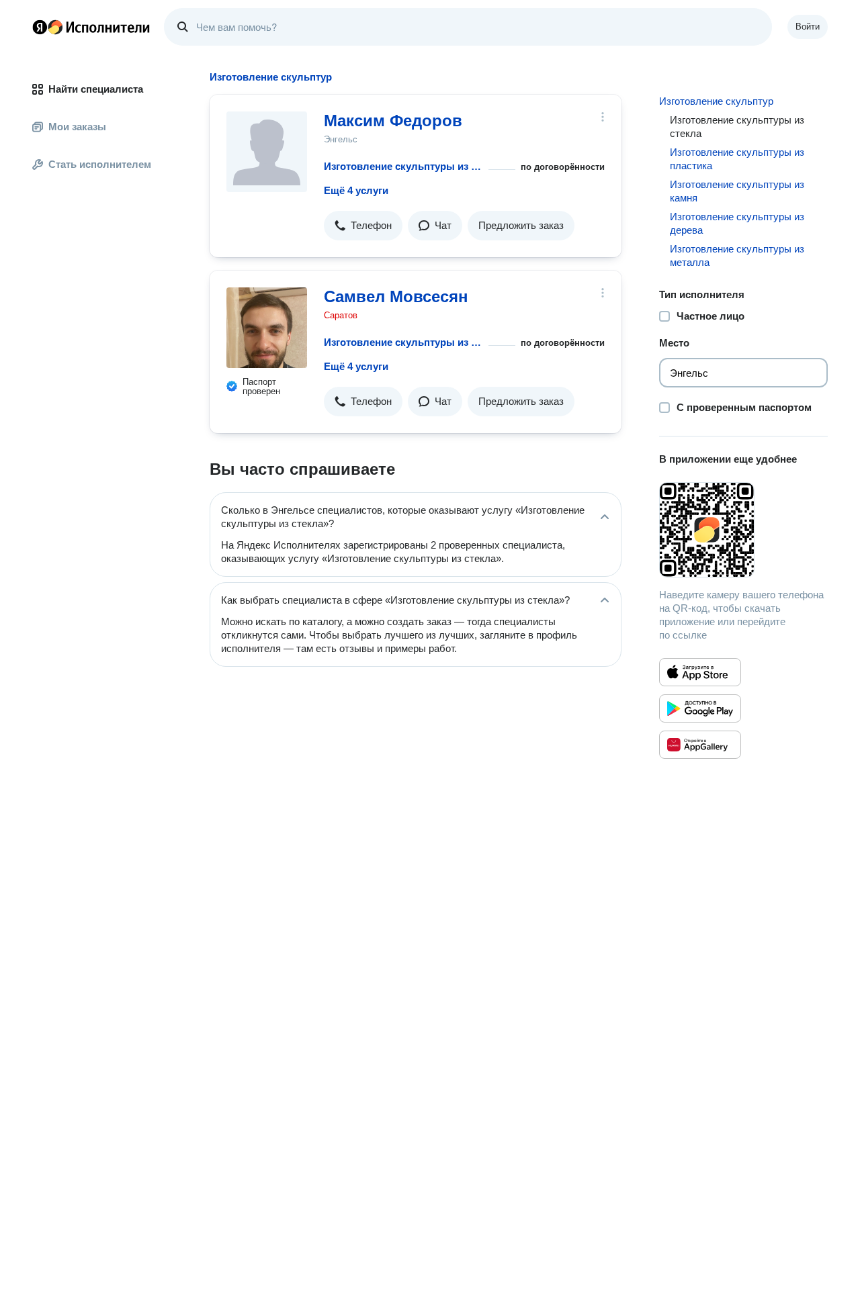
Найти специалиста (95, 89)
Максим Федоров (393, 120)
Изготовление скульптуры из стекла (403, 166)
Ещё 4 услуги (356, 190)
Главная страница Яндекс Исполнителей (91, 27)
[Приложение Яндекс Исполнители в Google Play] (700, 708)
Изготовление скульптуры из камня (737, 191)
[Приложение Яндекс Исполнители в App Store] (700, 672)
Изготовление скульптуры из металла (737, 255)
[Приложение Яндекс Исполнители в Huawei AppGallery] (700, 745)
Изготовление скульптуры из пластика (737, 158)
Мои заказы (77, 126)
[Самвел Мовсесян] (266, 327)
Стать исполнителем (99, 164)
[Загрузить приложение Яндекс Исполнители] (743, 529)
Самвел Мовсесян (396, 296)
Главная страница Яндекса (39, 27)
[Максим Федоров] (266, 151)
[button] (363, 225)
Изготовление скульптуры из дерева (737, 223)
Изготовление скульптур (716, 101)
